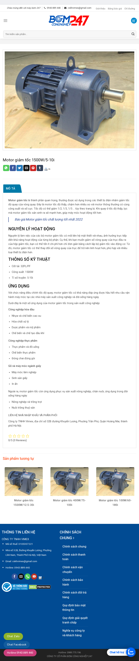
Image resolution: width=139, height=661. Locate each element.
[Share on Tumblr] (40, 168)
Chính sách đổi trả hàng (74, 595)
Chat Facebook (16, 644)
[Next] (136, 491)
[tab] (12, 188)
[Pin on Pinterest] (33, 168)
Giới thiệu (100, 8)
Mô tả (10, 188)
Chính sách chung (74, 546)
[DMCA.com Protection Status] (40, 586)
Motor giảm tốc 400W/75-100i (69, 503)
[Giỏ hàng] (134, 20)
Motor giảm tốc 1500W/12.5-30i (23, 503)
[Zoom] (7, 145)
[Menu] (5, 20)
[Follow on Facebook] (15, 576)
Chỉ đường (129, 8)
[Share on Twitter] (19, 168)
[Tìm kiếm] (133, 34)
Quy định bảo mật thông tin (74, 608)
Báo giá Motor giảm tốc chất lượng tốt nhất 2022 (49, 219)
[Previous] (3, 491)
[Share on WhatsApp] (6, 168)
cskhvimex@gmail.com (79, 8)
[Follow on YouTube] (34, 576)
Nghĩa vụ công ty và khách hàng (73, 633)
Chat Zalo (13, 636)
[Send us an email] (21, 576)
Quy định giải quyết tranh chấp (75, 620)
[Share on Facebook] (13, 168)
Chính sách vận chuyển (72, 570)
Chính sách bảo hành (72, 582)
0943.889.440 (54, 8)
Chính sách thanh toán (73, 557)
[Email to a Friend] (26, 168)
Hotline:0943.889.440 (20, 652)
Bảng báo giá (115, 8)
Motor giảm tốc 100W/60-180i (115, 503)
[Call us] (28, 576)
